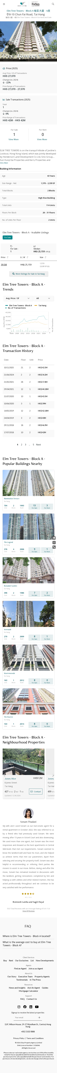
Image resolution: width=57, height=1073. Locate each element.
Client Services (28, 957)
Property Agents (42, 976)
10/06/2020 (9, 403)
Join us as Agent (35, 968)
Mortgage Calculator (28, 991)
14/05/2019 (9, 411)
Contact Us (32, 999)
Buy (5, 960)
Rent (11, 960)
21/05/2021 (9, 382)
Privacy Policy (18, 1038)
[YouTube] (37, 1007)
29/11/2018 (9, 425)
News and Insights (17, 987)
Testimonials (22, 979)
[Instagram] (19, 1007)
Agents (28, 965)
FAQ (22, 999)
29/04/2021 (9, 389)
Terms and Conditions (35, 1038)
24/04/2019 (9, 418)
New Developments (45, 960)
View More (14, 139)
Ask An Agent (33, 987)
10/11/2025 (9, 367)
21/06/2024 (9, 375)
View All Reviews (29, 911)
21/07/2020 (9, 396)
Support (28, 996)
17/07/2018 (9, 432)
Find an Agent (20, 968)
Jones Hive (10, 778)
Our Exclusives (21, 960)
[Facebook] (25, 1007)
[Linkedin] (31, 1007)
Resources (29, 985)
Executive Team (25, 976)
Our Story (11, 976)
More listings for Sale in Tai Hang (30, 273)
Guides (45, 987)
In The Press (35, 979)
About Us (28, 973)
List (32, 960)
